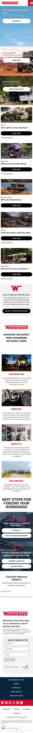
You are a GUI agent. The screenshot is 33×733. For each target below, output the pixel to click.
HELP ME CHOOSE (16, 566)
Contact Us (16, 713)
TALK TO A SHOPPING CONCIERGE (16, 535)
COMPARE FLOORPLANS (16, 561)
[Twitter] (6, 703)
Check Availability (16, 89)
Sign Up (9, 659)
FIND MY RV (16, 530)
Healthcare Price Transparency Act (16, 717)
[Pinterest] (18, 703)
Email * (8, 654)
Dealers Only (16, 696)
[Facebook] (2, 703)
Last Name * (9, 649)
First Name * (9, 643)
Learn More (16, 133)
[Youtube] (10, 703)
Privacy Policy (21, 633)
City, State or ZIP (6, 591)
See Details (16, 21)
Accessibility (26, 709)
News (16, 684)
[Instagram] (14, 703)
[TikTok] (21, 703)
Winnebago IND (16, 680)
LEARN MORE (16, 60)
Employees (16, 692)
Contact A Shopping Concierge (16, 311)
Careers (16, 688)
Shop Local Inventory (7, 137)
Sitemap (17, 709)
